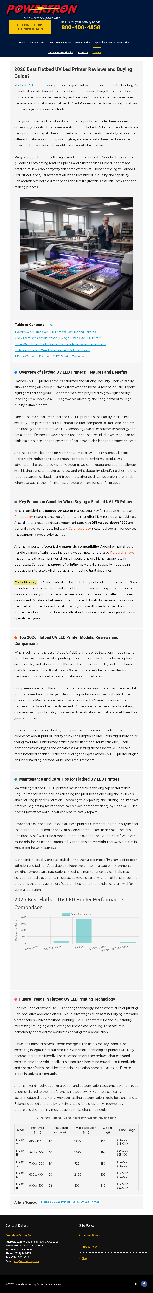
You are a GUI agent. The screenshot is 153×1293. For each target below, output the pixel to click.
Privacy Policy (90, 1246)
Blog (84, 1258)
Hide (50, 324)
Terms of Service (91, 1235)
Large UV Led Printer (85, 1201)
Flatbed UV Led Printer (31, 85)
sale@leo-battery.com (26, 1261)
